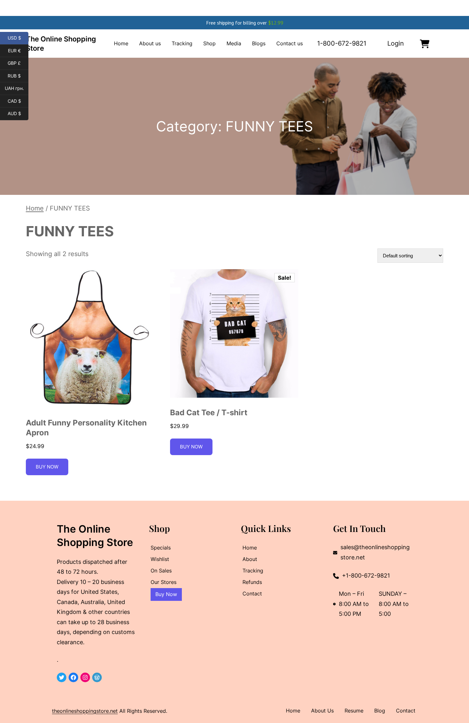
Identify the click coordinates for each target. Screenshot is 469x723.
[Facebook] (73, 677)
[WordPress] (97, 677)
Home (35, 208)
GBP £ (18, 63)
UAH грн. (16, 88)
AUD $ (18, 113)
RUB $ (18, 76)
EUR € (18, 51)
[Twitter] (61, 677)
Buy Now (47, 467)
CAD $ (18, 101)
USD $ (18, 38)
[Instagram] (85, 677)
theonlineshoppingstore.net (85, 711)
